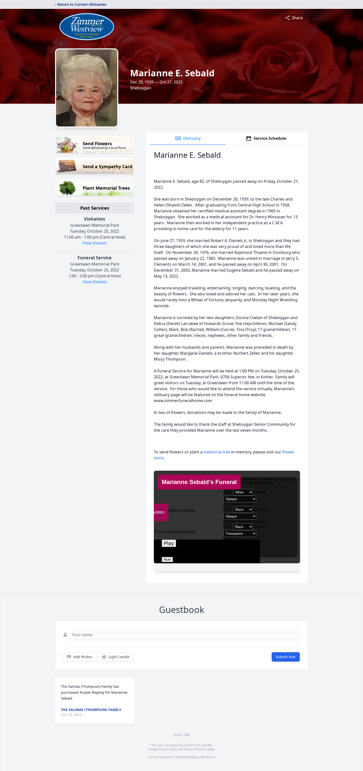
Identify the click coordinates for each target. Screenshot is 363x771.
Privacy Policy (167, 749)
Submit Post (286, 656)
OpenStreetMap (187, 757)
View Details (94, 243)
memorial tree (216, 452)
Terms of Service (194, 749)
